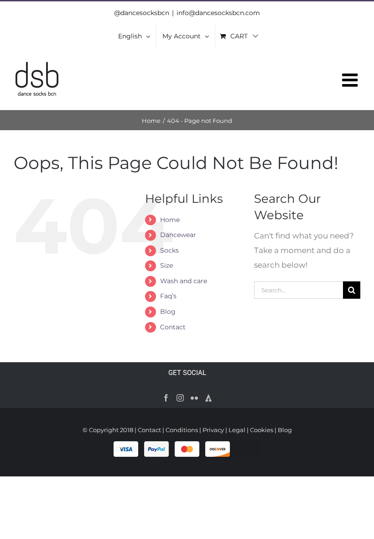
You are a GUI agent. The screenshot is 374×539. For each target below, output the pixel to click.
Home (170, 220)
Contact (173, 327)
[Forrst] (208, 398)
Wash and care (183, 281)
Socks (169, 250)
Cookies (261, 429)
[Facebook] (166, 398)
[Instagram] (180, 398)
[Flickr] (194, 398)
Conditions (182, 429)
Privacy (213, 429)
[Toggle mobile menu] (351, 80)
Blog (168, 311)
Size (166, 265)
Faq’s (168, 296)
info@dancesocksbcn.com (218, 13)
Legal (237, 429)
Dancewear (178, 235)
